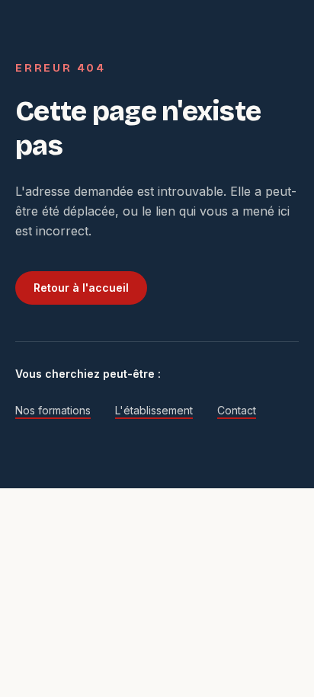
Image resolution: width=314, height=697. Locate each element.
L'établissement (154, 410)
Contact (236, 410)
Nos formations (53, 410)
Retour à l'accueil (81, 287)
